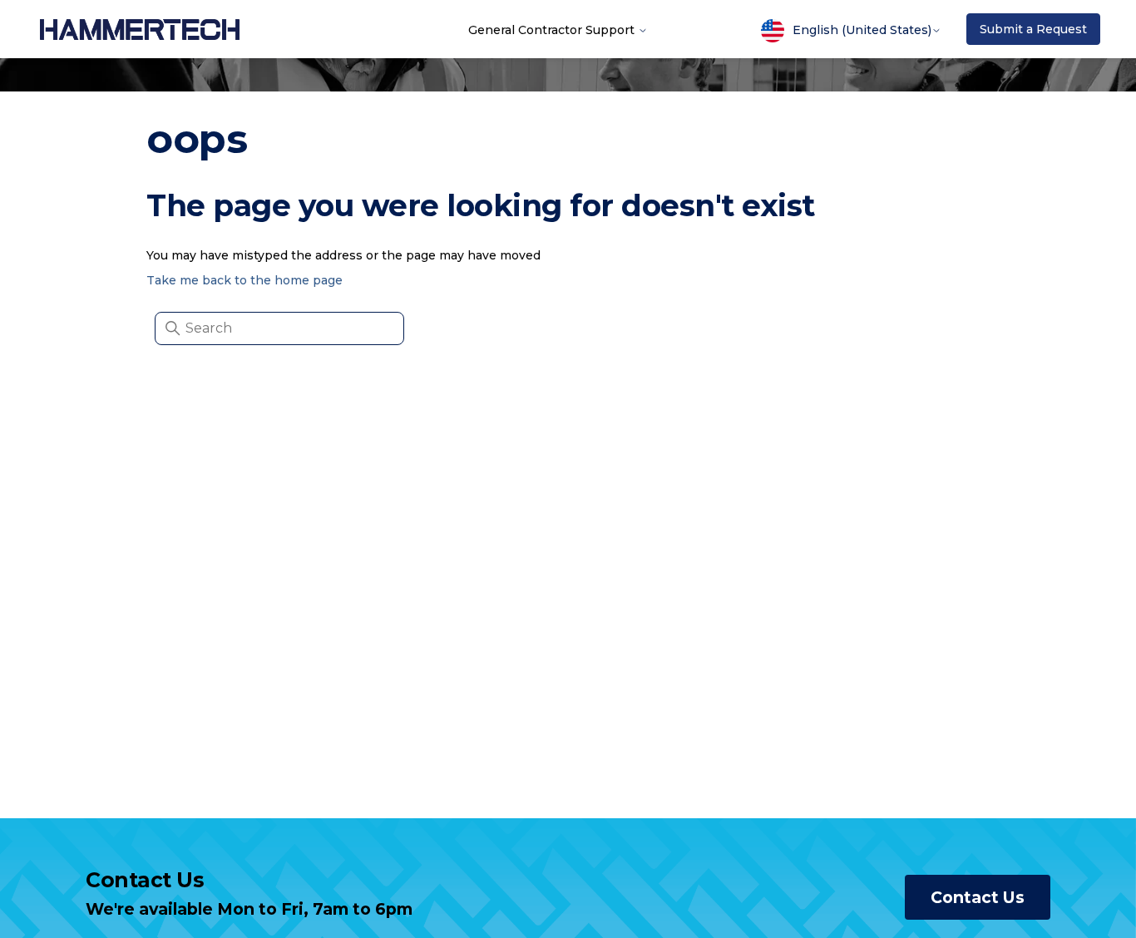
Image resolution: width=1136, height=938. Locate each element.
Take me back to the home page (244, 280)
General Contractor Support (553, 29)
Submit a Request (1033, 29)
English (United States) (862, 29)
